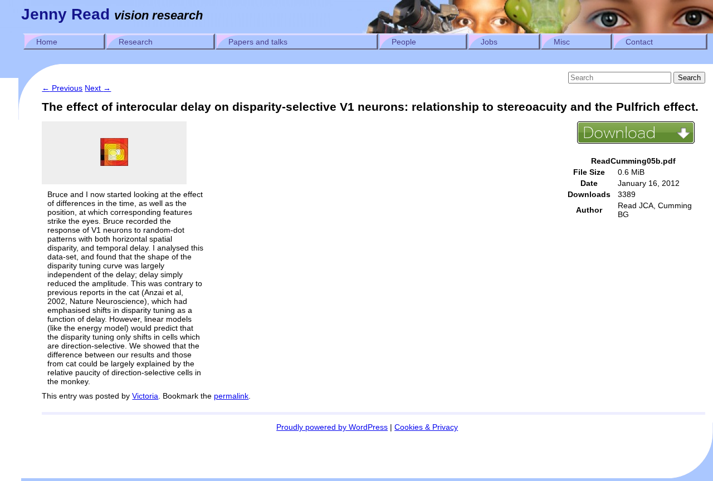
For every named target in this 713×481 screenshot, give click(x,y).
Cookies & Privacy (426, 427)
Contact (639, 41)
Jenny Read (65, 14)
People (404, 41)
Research (136, 41)
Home (46, 41)
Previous (62, 88)
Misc (562, 41)
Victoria (145, 395)
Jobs (489, 41)
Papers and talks (257, 41)
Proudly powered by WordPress (332, 427)
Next (98, 88)
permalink (231, 395)
